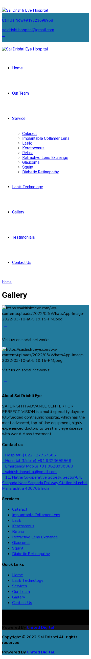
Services (19, 586)
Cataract (29, 133)
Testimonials (23, 237)
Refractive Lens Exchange (45, 157)
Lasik (27, 143)
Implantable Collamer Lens (46, 138)
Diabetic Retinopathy (40, 172)
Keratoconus (33, 148)
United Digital (40, 627)
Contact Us (21, 262)
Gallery (18, 212)
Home (17, 68)
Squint (27, 167)
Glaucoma (30, 162)
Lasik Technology (27, 186)
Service (19, 118)
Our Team (20, 93)
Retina (27, 152)
